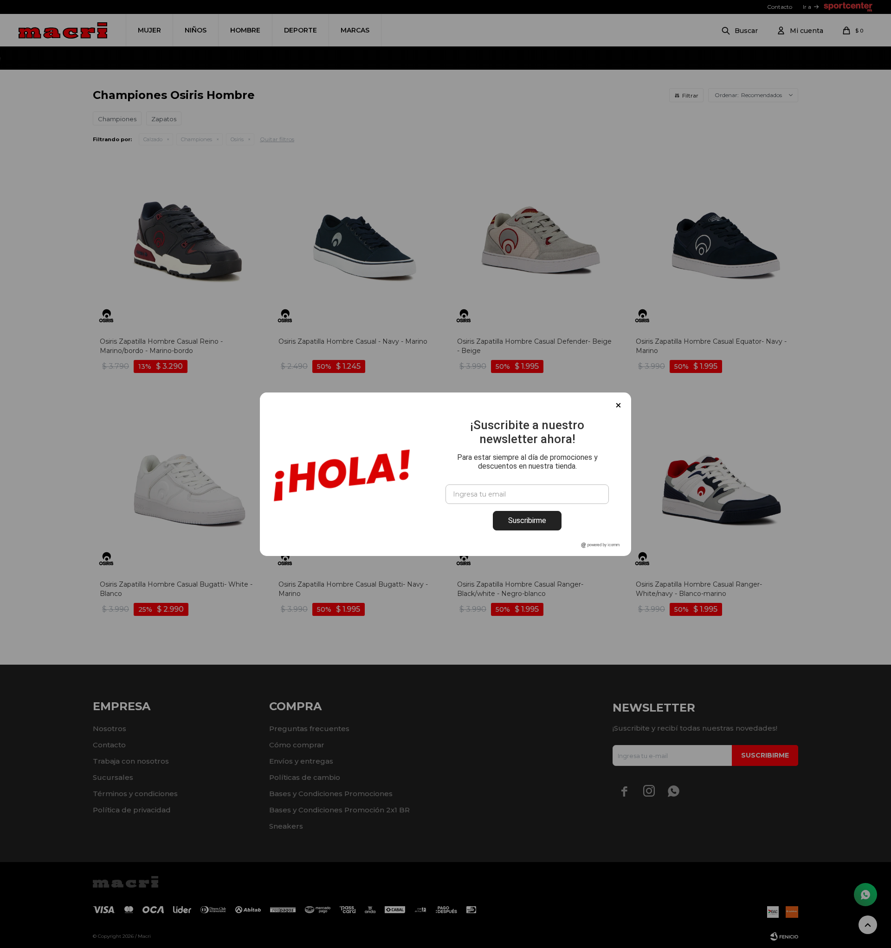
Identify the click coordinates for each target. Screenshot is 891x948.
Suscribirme (527, 520)
